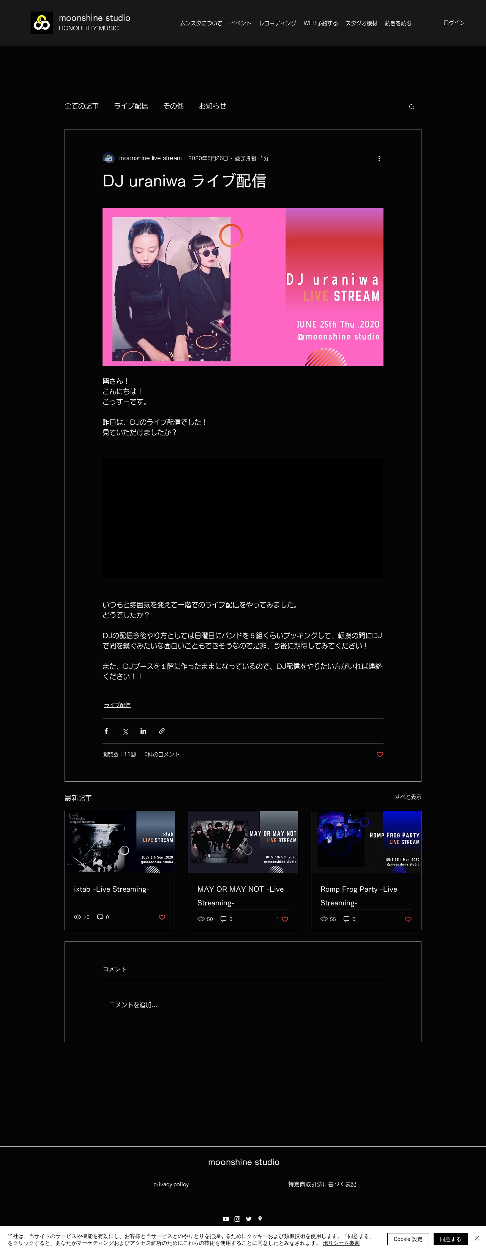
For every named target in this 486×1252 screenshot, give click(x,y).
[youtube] (226, 1219)
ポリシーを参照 (341, 1242)
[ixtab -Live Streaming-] (120, 842)
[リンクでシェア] (162, 731)
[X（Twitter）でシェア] (124, 731)
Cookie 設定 (408, 1239)
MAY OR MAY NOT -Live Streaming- (240, 896)
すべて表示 (408, 796)
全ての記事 (82, 105)
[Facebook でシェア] (106, 731)
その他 (173, 105)
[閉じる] (476, 1239)
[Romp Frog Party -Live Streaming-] (366, 842)
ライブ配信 (131, 105)
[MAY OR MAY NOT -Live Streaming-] (243, 842)
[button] (411, 106)
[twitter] (248, 1219)
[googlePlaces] (260, 1219)
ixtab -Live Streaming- (112, 889)
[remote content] (243, 518)
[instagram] (237, 1219)
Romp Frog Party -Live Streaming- (358, 896)
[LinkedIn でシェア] (143, 731)
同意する (450, 1239)
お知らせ (212, 105)
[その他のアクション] (378, 158)
